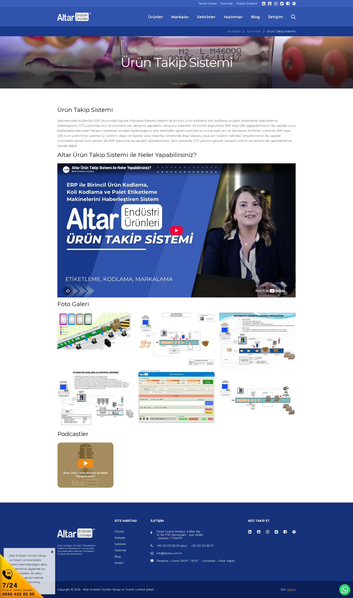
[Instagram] (275, 3)
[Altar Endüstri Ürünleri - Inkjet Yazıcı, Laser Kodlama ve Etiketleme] (74, 17)
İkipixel (291, 589)
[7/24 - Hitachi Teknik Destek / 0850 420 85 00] (22, 575)
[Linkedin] (263, 3)
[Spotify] (294, 3)
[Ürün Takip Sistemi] (95, 331)
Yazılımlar (253, 31)
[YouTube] (269, 3)
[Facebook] (288, 3)
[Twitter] (282, 3)
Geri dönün (179, 83)
